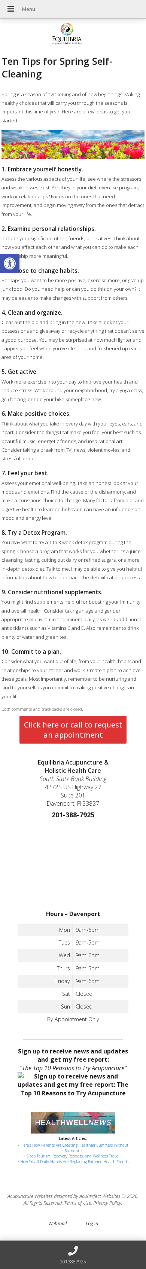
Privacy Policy (107, 1202)
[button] (9, 263)
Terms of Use (77, 1202)
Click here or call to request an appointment (73, 730)
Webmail (57, 1223)
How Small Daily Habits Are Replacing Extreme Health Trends (74, 1161)
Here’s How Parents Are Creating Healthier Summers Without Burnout (74, 1148)
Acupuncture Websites (30, 1196)
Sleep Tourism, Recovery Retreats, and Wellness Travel (73, 1156)
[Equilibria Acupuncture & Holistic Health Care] (73, 35)
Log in (92, 1223)
